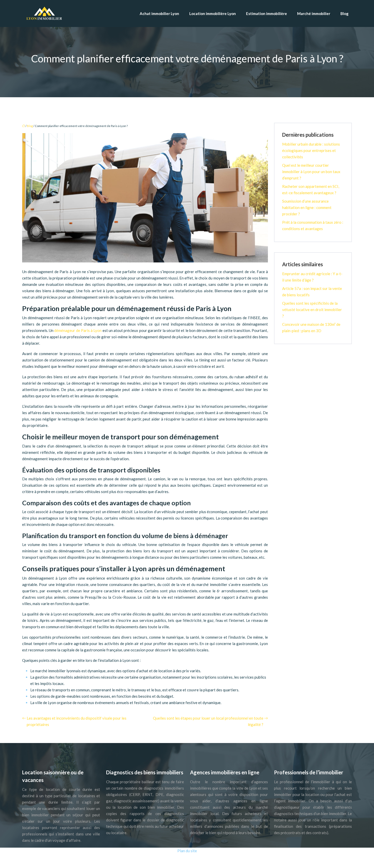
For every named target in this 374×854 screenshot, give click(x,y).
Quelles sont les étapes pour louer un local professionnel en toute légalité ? (208, 721)
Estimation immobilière (266, 13)
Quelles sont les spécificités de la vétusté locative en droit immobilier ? (312, 309)
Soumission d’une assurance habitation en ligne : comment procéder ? (307, 207)
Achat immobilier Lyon (159, 13)
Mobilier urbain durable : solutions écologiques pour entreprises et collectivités (311, 150)
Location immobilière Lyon (212, 13)
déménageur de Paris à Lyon (78, 330)
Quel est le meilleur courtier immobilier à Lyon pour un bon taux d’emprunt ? (311, 171)
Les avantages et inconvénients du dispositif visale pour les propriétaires (76, 721)
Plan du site (187, 850)
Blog (344, 13)
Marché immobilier (313, 13)
